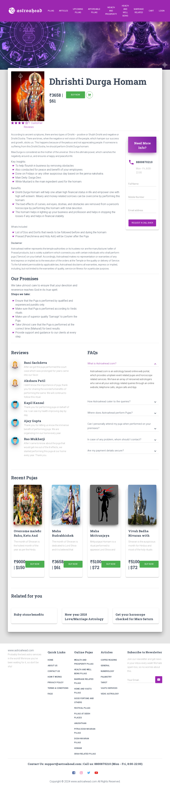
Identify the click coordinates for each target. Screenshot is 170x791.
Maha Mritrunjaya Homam (99, 535)
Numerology (107, 671)
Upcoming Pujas (78, 11)
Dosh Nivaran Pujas (81, 740)
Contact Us (54, 671)
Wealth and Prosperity (111, 10)
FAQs (50, 694)
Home (50, 660)
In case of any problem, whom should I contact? (122, 440)
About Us (52, 665)
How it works (55, 677)
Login (162, 11)
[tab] (123, 363)
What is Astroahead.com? (122, 364)
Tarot (104, 682)
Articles (63, 11)
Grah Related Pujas (85, 754)
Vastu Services (109, 688)
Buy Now (75, 95)
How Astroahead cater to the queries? (122, 402)
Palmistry (106, 677)
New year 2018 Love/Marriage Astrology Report (84, 618)
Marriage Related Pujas (83, 681)
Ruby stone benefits (29, 614)
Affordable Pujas (94, 11)
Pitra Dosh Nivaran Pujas (84, 731)
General (105, 665)
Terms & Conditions (58, 688)
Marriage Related (139, 11)
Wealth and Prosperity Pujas (83, 662)
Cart (151, 11)
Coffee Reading (109, 660)
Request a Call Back (142, 223)
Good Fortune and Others (84, 700)
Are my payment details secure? (122, 451)
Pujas (51, 11)
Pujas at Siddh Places (82, 716)
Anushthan (80, 723)
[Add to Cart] (89, 94)
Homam (78, 748)
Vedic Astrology (110, 694)
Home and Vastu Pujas (83, 691)
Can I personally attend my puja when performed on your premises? (122, 426)
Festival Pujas (82, 708)
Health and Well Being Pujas (82, 671)
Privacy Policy (55, 682)
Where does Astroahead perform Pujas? (122, 413)
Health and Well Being (125, 11)
